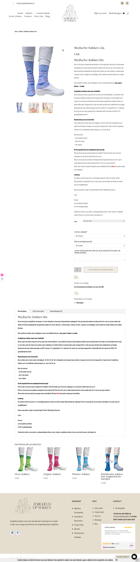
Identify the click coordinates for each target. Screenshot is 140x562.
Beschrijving (22, 311)
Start (16, 31)
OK (116, 560)
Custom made (99, 512)
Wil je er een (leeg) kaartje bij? (83, 241)
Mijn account (100, 14)
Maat (75, 221)
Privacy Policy (79, 524)
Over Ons (38, 17)
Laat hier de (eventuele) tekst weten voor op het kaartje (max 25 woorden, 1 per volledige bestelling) (97, 251)
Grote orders (99, 508)
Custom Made (43, 14)
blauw (76, 86)
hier (113, 166)
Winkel (29, 14)
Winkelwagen (115, 14)
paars (120, 83)
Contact (28, 17)
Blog (48, 17)
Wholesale (98, 520)
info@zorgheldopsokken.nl (25, 3)
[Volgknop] (122, 3)
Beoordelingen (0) (56, 311)
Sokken (21, 31)
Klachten (77, 529)
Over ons (97, 516)
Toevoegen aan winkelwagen (100, 270)
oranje (82, 86)
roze (115, 83)
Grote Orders (15, 17)
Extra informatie (38, 311)
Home (20, 14)
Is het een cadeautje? (80, 232)
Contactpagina (120, 508)
